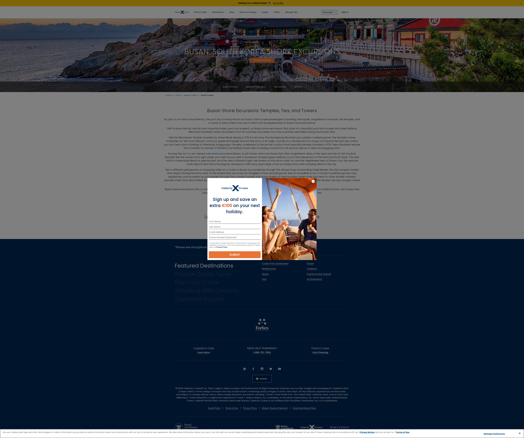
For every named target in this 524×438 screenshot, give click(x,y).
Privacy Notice (367, 432)
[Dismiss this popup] (313, 181)
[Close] (520, 433)
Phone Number (217, 238)
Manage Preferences (494, 433)
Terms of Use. (402, 432)
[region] (262, 433)
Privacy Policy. (222, 247)
